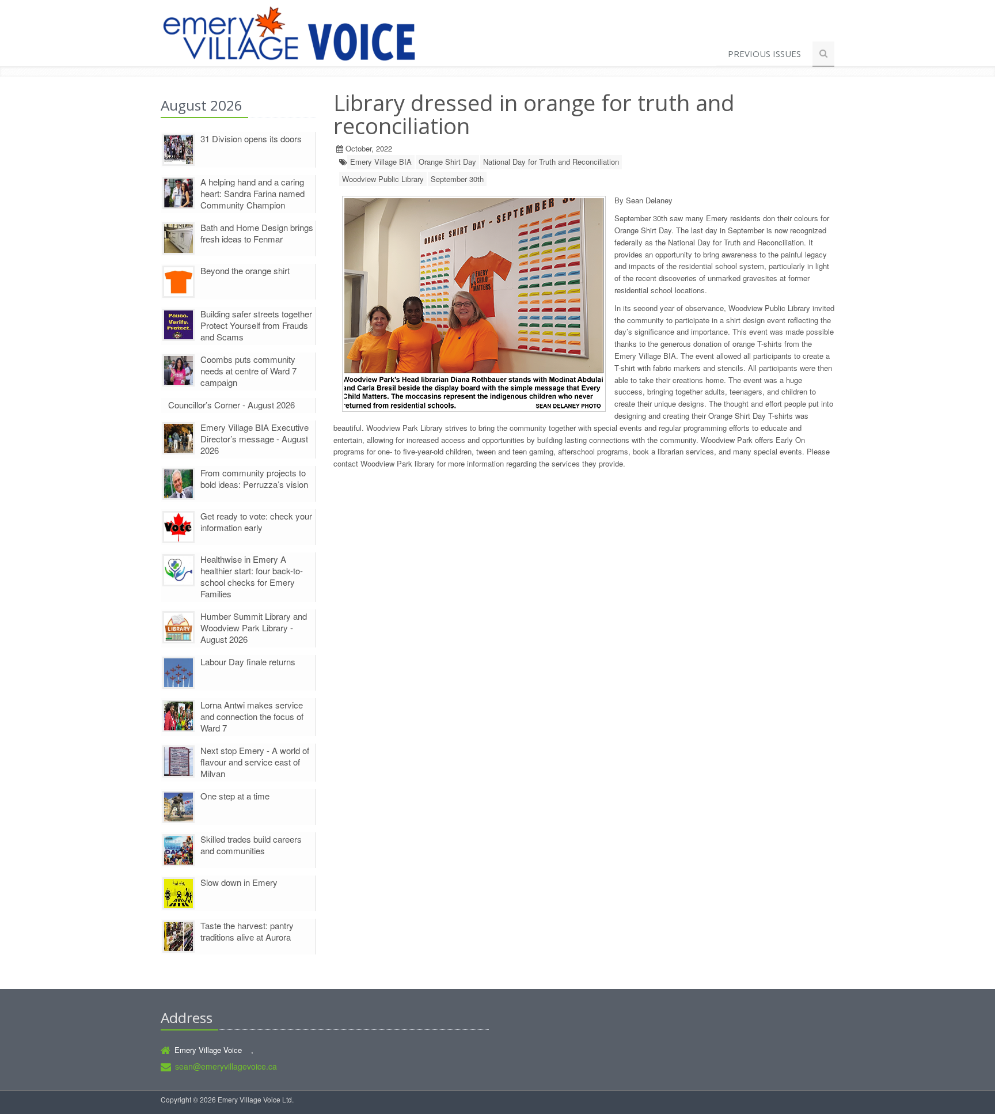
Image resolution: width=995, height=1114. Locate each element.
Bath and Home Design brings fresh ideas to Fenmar (256, 233)
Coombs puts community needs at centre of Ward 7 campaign (248, 370)
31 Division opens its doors (251, 138)
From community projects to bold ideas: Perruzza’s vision (254, 478)
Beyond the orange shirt (245, 270)
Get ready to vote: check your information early (256, 521)
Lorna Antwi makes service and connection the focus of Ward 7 (251, 716)
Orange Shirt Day (447, 161)
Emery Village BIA (381, 161)
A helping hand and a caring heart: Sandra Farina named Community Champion (252, 193)
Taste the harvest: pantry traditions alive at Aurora (247, 931)
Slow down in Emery (239, 882)
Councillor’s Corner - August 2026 (231, 405)
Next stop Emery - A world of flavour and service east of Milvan (254, 761)
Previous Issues (764, 53)
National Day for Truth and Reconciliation (551, 161)
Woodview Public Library (383, 178)
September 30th (457, 178)
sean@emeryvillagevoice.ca (226, 1066)
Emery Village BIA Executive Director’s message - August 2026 (254, 438)
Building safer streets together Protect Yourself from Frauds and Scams (256, 325)
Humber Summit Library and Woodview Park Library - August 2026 (253, 627)
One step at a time (234, 796)
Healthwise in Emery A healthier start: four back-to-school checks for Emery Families (251, 576)
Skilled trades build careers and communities (251, 845)
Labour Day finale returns (247, 661)
